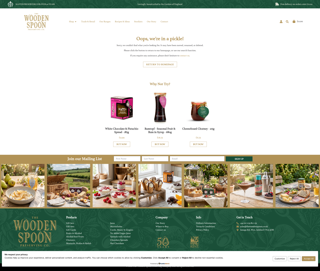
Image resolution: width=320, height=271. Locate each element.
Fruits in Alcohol (74, 233)
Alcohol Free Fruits (75, 236)
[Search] (287, 21)
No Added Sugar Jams (120, 233)
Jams (112, 223)
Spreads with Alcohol (120, 236)
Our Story (160, 223)
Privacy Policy (202, 230)
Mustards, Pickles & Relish (78, 243)
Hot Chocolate (117, 243)
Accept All (309, 258)
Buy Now (121, 144)
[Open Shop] (75, 21)
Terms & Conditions (205, 226)
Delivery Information (206, 223)
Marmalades (116, 226)
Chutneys (70, 240)
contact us (184, 55)
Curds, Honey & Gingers (121, 230)
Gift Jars (70, 223)
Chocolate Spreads (119, 240)
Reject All (294, 258)
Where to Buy (162, 226)
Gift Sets (70, 226)
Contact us (161, 230)
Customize (280, 258)
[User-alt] (281, 21)
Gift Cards (71, 230)
